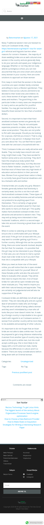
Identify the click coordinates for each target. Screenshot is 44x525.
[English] (31, 2)
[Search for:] (21, 399)
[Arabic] (28, 2)
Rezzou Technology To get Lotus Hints (22, 407)
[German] (35, 2)
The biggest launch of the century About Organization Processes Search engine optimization (22, 413)
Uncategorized (27, 361)
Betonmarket (14, 37)
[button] (22, 18)
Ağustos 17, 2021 (30, 37)
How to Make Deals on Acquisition (22, 422)
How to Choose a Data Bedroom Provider (22, 419)
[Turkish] (39, 2)
